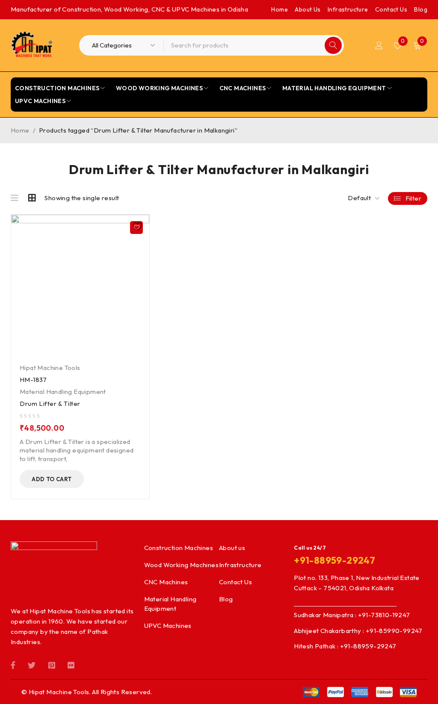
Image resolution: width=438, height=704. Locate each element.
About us (232, 548)
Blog (420, 9)
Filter (413, 198)
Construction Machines (178, 548)
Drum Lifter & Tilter (50, 403)
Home (279, 9)
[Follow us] (32, 664)
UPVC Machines (168, 625)
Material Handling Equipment (63, 391)
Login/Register (379, 45)
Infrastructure (348, 9)
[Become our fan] (13, 664)
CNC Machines (166, 582)
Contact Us (391, 9)
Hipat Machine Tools (50, 368)
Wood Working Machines (181, 565)
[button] (52, 479)
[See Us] (51, 664)
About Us (307, 9)
